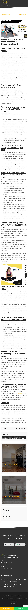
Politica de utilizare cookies (16, 598)
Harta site (22, 595)
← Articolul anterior (5, 14)
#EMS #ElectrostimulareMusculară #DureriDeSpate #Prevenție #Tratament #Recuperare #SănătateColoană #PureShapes (13, 437)
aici (6, 424)
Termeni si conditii (5, 598)
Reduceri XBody (6, 519)
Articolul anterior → (23, 14)
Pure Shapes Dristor (11, 496)
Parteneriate (6, 516)
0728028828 (14, 581)
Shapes (20, 393)
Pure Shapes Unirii (11, 465)
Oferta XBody (6, 513)
